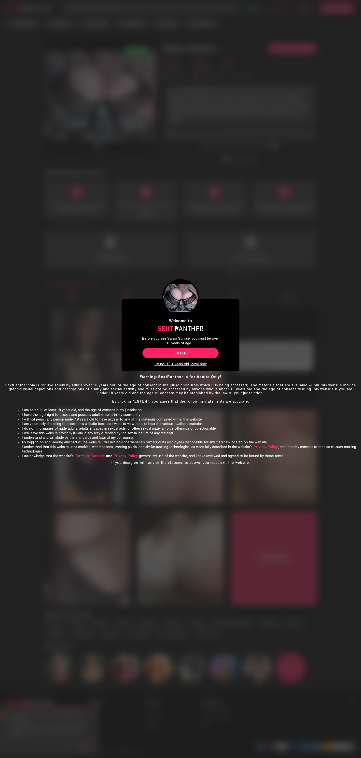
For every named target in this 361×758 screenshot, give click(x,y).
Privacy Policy (125, 456)
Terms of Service (90, 456)
